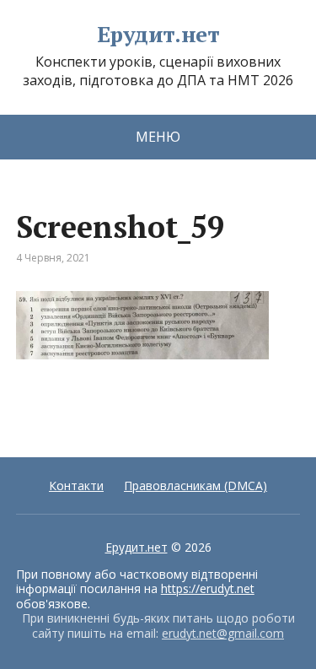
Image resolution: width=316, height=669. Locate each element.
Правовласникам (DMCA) (195, 485)
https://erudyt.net (207, 588)
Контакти (76, 485)
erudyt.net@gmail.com (223, 633)
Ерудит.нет (158, 34)
